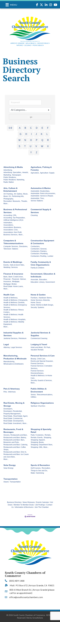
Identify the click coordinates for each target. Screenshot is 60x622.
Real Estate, (8, 416)
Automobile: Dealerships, (40, 191)
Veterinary (12, 392)
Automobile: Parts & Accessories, (43, 193)
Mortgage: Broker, (10, 284)
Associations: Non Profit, (12, 232)
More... (6, 204)
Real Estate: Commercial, (13, 418)
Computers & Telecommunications (13, 241)
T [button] (25, 146)
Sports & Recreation (40, 465)
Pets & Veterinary (11, 389)
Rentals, (48, 435)
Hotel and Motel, (37, 347)
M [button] (19, 140)
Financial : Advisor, (19, 279)
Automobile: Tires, (37, 198)
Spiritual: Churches (38, 406)
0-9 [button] (10, 128)
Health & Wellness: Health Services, (13, 316)
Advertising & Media (13, 167)
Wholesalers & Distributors (13, 364)
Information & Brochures (24, 507)
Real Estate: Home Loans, (13, 286)
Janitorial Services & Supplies (40, 334)
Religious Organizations (42, 403)
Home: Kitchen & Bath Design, (42, 305)
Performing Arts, (18, 196)
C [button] (31, 128)
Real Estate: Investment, (12, 423)
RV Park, (47, 347)
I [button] (31, 134)
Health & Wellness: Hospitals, (14, 319)
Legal (6, 344)
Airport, (6, 482)
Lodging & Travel (39, 344)
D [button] (37, 128)
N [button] (25, 140)
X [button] (48, 146)
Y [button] (31, 152)
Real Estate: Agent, (20, 416)
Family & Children (37, 268)
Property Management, (12, 414)
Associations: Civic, (10, 230)
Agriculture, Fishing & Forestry (41, 168)
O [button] (31, 140)
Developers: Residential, (12, 411)
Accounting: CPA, (10, 215)
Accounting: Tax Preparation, (14, 218)
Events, (6, 265)
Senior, (33, 395)
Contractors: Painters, (39, 251)
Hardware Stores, (45, 298)
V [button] (36, 146)
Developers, (8, 409)
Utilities (33, 397)
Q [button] (42, 140)
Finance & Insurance (13, 274)
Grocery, (6, 435)
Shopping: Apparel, (38, 440)
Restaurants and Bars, (18, 435)
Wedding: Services (10, 267)
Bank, (5, 277)
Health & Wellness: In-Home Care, (41, 377)
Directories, (23, 246)
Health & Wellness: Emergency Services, (15, 306)
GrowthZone (37, 618)
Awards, (25, 172)
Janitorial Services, (10, 338)
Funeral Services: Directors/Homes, (37, 372)
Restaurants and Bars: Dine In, (15, 452)
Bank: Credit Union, (16, 277)
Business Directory (14, 502)
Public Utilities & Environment (38, 390)
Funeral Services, (37, 363)
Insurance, (7, 281)
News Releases (29, 502)
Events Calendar (42, 502)
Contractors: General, (39, 249)
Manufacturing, (9, 362)
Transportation (10, 479)
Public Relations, (9, 177)
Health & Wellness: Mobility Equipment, (13, 323)
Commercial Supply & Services (41, 210)
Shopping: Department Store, (42, 445)
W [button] (42, 146)
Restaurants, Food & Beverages (13, 430)
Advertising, (7, 170)
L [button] (47, 134)
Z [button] (36, 152)
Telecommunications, (45, 395)
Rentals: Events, (37, 437)
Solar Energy (9, 465)
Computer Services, (10, 246)
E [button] (42, 128)
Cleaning (34, 215)
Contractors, (35, 246)
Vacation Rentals (37, 350)
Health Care (9, 295)
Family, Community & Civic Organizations (41, 263)
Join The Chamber (42, 507)
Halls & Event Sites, (17, 265)
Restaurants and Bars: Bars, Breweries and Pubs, (14, 441)
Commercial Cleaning (39, 338)
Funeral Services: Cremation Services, (41, 367)
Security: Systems (37, 307)
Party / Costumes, (37, 435)
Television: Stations (10, 249)
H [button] (26, 134)
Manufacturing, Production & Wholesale (15, 357)
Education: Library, (38, 282)
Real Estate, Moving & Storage (13, 404)
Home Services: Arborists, (40, 300)
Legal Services (16, 347)
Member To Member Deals (24, 505)
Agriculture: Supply (47, 173)
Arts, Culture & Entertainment (10, 189)
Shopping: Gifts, (37, 447)
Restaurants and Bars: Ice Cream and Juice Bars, (16, 455)
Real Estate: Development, (13, 421)
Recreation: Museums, (12, 201)
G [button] (20, 134)
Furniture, (34, 298)
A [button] (20, 128)
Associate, (35, 280)
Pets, (5, 392)
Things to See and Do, (39, 471)
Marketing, (7, 175)
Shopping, (47, 437)
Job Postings (40, 505)
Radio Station (8, 182)
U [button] (30, 146)
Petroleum (22, 338)
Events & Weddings (12, 262)
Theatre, (24, 201)
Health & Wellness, (10, 298)
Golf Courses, (36, 468)
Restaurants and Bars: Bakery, (14, 437)
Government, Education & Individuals (43, 275)
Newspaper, (16, 175)
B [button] (25, 128)
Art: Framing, (8, 194)
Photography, (8, 199)
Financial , (7, 279)
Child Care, (41, 359)
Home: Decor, (36, 303)
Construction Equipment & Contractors (42, 241)
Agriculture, (35, 173)
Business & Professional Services (15, 210)
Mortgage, (16, 281)
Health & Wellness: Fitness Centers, (13, 311)
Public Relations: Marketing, (14, 180)
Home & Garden (38, 295)
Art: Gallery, (18, 194)
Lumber (50, 256)
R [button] (48, 140)
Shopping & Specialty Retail (41, 430)
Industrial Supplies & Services (13, 334)
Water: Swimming (37, 473)
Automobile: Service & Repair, (42, 196)
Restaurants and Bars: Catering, (15, 445)
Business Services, (10, 235)
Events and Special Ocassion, (42, 361)
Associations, (8, 225)
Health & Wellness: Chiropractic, (15, 300)
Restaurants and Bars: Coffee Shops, (14, 448)
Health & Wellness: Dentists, (14, 303)
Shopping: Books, (37, 442)
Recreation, (46, 468)
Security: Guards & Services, (41, 380)
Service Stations (37, 201)
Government (50, 282)
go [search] (31, 117)
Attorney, (6, 347)
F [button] (48, 128)
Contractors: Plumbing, (39, 254)
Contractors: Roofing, (39, 256)
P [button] (36, 140)
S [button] (19, 146)
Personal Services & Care (43, 356)
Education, (43, 280)
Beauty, (33, 359)
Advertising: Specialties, (12, 172)
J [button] (36, 134)
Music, (25, 194)
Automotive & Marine (41, 188)
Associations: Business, (12, 227)
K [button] (41, 134)
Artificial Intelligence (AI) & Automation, (13, 221)
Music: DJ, (7, 196)
